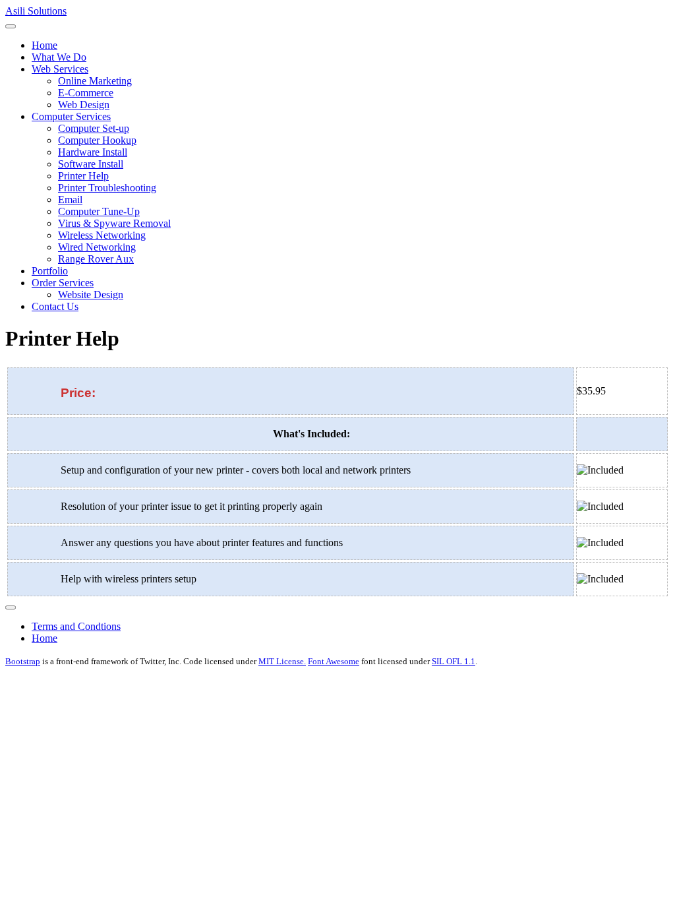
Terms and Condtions (76, 626)
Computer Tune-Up (99, 211)
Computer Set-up (93, 128)
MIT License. (282, 661)
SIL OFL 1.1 (453, 661)
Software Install (90, 164)
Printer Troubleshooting (107, 187)
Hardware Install (92, 152)
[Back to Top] (10, 607)
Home (44, 45)
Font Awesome (333, 661)
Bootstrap (22, 661)
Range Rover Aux (96, 258)
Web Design (83, 104)
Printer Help (83, 175)
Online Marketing (95, 80)
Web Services (60, 69)
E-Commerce (85, 92)
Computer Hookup (97, 140)
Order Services (63, 282)
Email (70, 199)
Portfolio (50, 270)
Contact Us (55, 306)
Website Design (90, 294)
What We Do (59, 57)
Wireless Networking (102, 235)
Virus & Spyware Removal (114, 223)
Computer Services (71, 116)
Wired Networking (97, 247)
